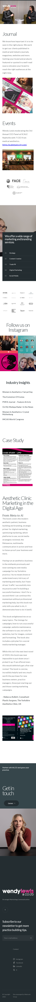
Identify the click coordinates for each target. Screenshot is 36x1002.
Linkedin (19, 966)
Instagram (19, 959)
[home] (9, 6)
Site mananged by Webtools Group (22, 996)
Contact (16, 949)
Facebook (19, 963)
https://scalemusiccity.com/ (14, 144)
